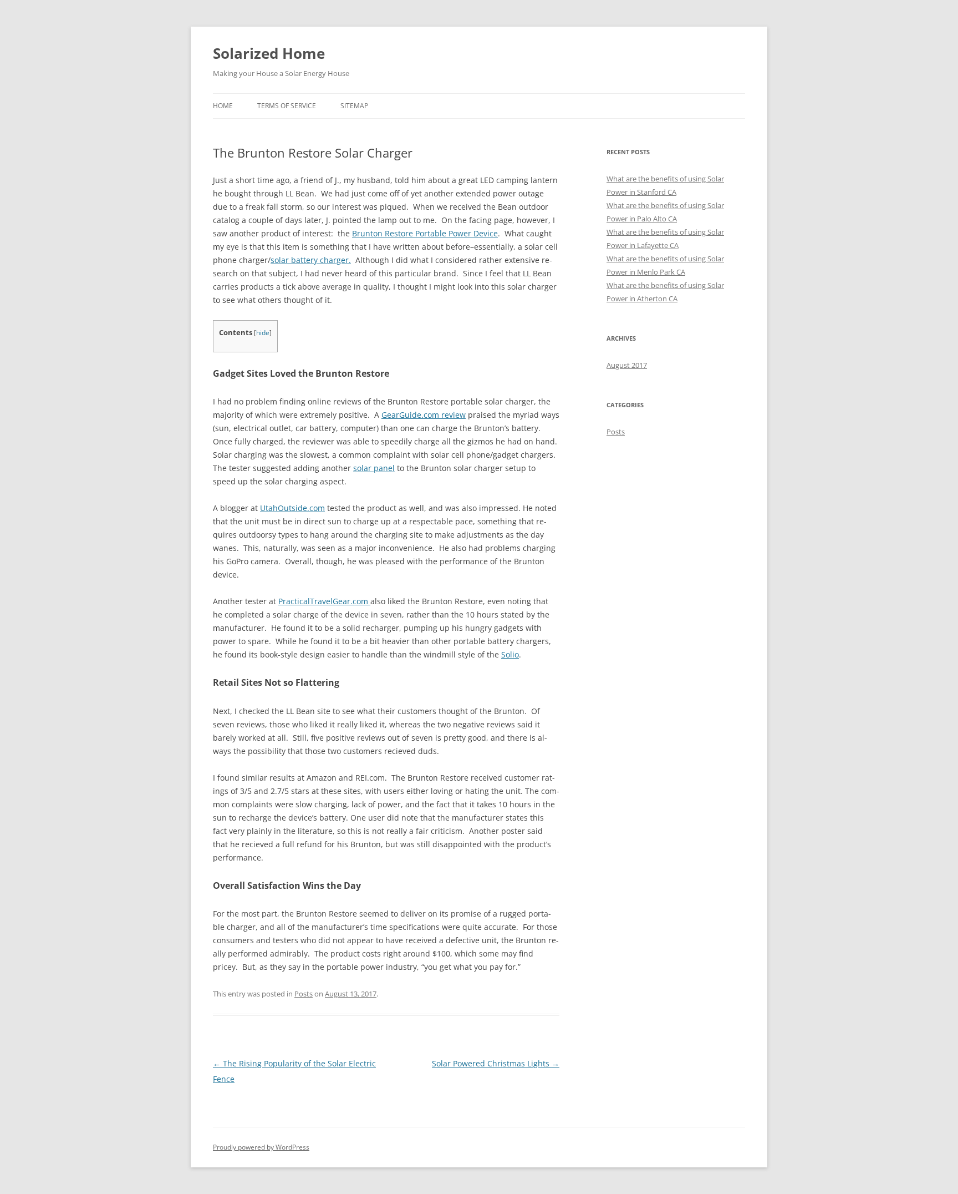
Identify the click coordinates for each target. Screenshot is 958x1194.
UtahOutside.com (292, 508)
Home (223, 105)
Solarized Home (269, 53)
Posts (303, 994)
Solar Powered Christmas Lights (495, 1063)
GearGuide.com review (423, 414)
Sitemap (354, 105)
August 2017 (627, 365)
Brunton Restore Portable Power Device (425, 233)
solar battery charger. (311, 260)
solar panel (374, 468)
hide (262, 332)
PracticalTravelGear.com (324, 601)
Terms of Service (286, 105)
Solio (510, 654)
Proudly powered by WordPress (261, 1147)
